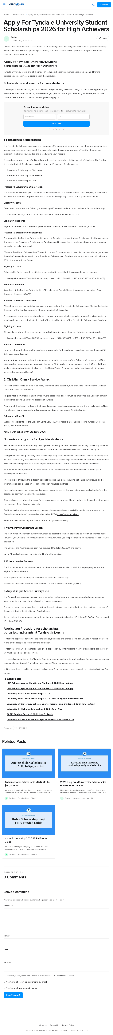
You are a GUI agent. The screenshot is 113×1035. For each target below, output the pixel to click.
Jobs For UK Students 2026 (31, 432)
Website (7, 963)
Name (7, 936)
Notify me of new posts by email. (21, 988)
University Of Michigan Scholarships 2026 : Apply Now (35, 709)
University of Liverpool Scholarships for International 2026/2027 (40, 719)
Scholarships (18, 15)
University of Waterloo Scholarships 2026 (28, 693)
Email (6, 949)
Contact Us (55, 1025)
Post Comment (13, 995)
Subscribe (104, 5)
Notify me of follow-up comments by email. (26, 982)
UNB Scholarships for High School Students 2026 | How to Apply (40, 683)
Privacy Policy (68, 1025)
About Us (43, 1025)
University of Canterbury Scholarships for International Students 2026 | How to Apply (51, 704)
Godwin (14, 37)
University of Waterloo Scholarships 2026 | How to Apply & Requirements (45, 698)
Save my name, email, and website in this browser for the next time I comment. (41, 976)
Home (6, 15)
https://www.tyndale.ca (68, 514)
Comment (8, 906)
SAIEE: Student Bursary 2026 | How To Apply (30, 714)
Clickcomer (83, 1030)
